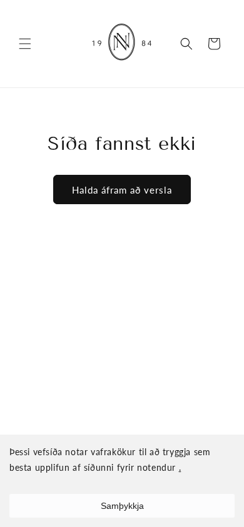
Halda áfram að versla (122, 189)
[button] (25, 43)
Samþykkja (122, 506)
